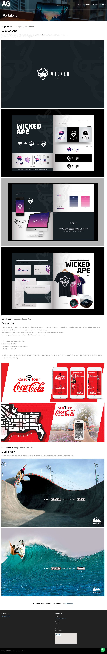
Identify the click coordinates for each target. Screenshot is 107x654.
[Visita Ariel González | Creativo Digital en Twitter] (2, 616)
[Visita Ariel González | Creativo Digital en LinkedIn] (5, 616)
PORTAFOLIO (86, 4)
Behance (69, 604)
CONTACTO (103, 4)
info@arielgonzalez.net (60, 618)
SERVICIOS (95, 4)
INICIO (79, 4)
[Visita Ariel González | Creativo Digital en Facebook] (9, 616)
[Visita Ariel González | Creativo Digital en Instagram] (7, 616)
